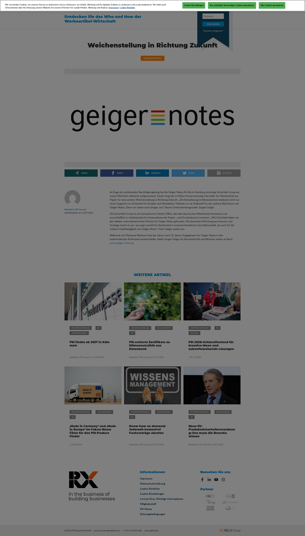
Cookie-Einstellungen (194, 5)
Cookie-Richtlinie (127, 7)
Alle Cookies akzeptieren (272, 5)
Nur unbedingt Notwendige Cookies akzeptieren (232, 5)
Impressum (114, 7)
